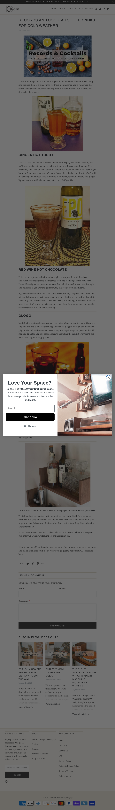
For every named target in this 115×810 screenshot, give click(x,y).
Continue (30, 417)
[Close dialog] (108, 377)
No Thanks (30, 426)
